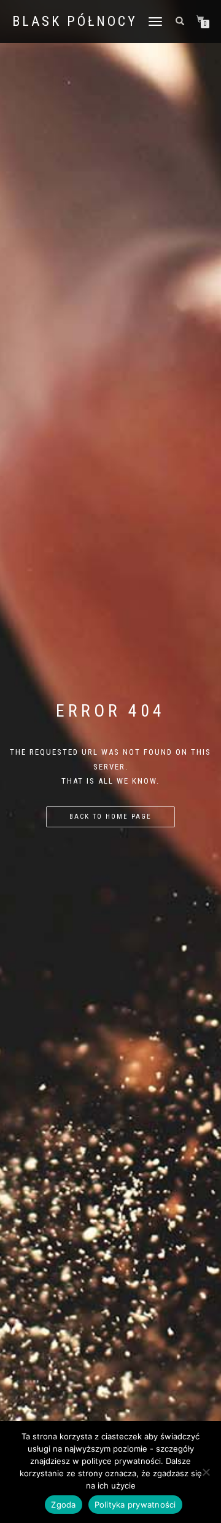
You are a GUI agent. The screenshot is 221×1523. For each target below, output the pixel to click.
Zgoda (63, 1504)
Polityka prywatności (135, 1504)
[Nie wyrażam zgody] (206, 1472)
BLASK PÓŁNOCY (75, 21)
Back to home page (110, 817)
